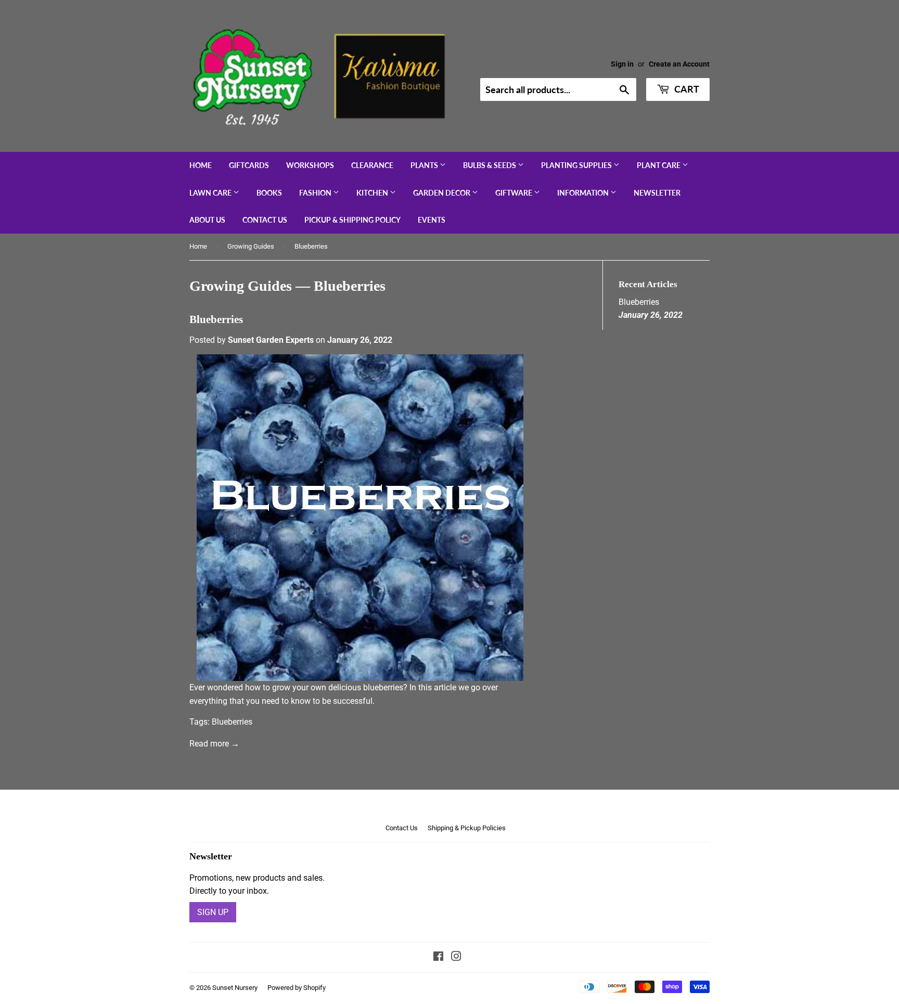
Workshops (310, 165)
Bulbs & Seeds (490, 165)
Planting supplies (577, 165)
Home (200, 165)
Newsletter (657, 192)
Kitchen (373, 192)
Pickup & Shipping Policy (352, 219)
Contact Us (264, 219)
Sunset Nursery (235, 988)
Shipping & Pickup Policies (467, 828)
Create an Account (679, 64)
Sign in (622, 64)
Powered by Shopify (296, 988)
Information (583, 192)
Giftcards (249, 165)
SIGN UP (212, 912)
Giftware (514, 192)
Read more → (214, 744)
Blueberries (216, 319)
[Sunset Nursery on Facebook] (438, 957)
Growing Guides (250, 246)
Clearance (372, 165)
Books (269, 192)
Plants (425, 165)
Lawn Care (211, 192)
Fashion (316, 192)
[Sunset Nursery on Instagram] (456, 957)
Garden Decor (442, 192)
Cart (685, 89)
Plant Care (659, 165)
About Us (207, 219)
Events (431, 219)
